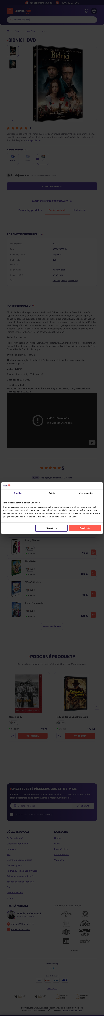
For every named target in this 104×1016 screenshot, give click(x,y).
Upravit (49, 528)
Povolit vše (84, 528)
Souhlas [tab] (18, 493)
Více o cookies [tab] (86, 493)
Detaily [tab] (52, 493)
